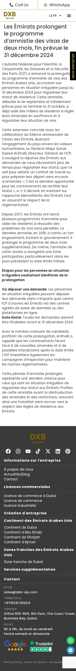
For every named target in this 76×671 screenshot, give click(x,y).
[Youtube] (28, 451)
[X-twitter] (47, 451)
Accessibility (57, 662)
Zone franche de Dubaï (23, 561)
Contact (11, 479)
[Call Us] (11, 5)
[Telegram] (70, 650)
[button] (69, 16)
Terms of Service (35, 662)
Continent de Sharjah (22, 537)
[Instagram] (18, 451)
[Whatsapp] (70, 640)
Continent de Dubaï (20, 527)
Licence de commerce (23, 500)
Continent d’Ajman (20, 542)
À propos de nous (18, 469)
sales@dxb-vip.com (20, 592)
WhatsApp (59, 5)
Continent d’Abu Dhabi (23, 532)
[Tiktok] (38, 451)
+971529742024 (17, 603)
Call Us (21, 5)
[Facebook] (8, 451)
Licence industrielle (20, 505)
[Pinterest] (67, 451)
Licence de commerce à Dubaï (30, 495)
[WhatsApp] (45, 5)
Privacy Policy (13, 662)
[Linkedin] (57, 451)
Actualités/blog (17, 474)
